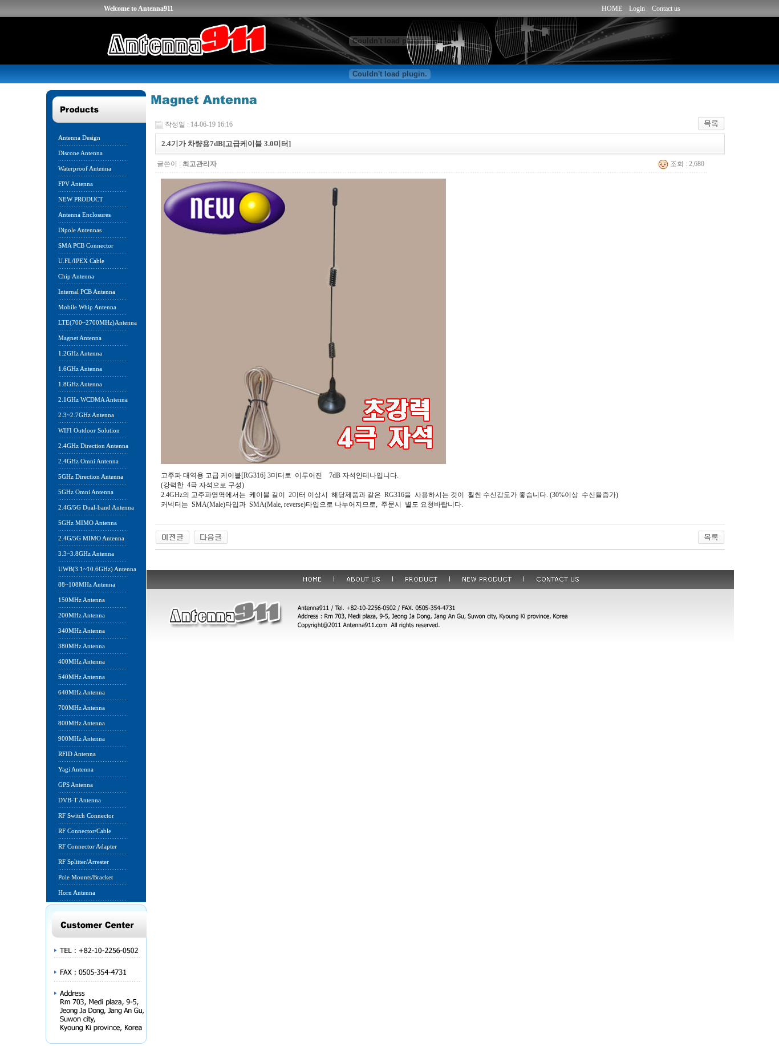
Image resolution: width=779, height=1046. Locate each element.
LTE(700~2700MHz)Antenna (97, 322)
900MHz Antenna (81, 738)
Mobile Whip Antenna (87, 307)
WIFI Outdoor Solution (89, 430)
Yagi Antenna (76, 769)
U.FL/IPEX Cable (81, 260)
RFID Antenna (77, 753)
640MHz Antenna (81, 692)
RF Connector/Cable (84, 830)
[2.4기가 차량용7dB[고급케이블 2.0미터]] (210, 536)
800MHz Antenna (81, 723)
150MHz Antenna (81, 599)
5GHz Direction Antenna (90, 476)
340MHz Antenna (81, 630)
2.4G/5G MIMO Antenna (91, 538)
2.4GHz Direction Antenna (93, 445)
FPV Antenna (75, 183)
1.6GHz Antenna (80, 368)
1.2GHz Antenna (80, 353)
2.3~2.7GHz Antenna (86, 414)
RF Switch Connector (86, 815)
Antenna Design (79, 137)
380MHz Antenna (81, 646)
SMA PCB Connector (85, 245)
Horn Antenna (76, 892)
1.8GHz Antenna (80, 384)
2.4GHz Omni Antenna (88, 461)
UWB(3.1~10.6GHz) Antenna (97, 569)
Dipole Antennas (80, 230)
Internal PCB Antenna (86, 291)
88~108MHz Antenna (86, 584)
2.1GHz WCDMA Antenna (93, 399)
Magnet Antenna (80, 337)
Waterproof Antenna (84, 168)
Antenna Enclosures (84, 214)
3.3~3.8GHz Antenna (86, 553)
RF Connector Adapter (87, 846)
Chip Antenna (76, 276)
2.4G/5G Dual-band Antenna (96, 507)
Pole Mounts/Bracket (85, 877)
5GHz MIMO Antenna (87, 522)
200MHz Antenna (81, 615)
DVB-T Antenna (79, 800)
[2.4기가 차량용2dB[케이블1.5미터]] (172, 536)
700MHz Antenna (81, 707)
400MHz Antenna (81, 661)
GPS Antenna (75, 784)
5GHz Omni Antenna (85, 491)
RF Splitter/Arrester (83, 861)
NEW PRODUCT (80, 199)
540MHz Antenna (81, 676)
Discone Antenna (80, 153)
